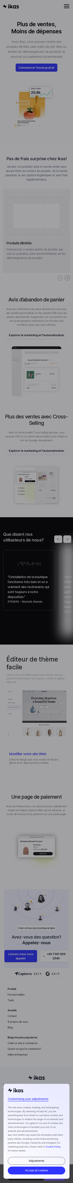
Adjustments (36, 1160)
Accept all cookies (36, 1170)
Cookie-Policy (53, 1146)
